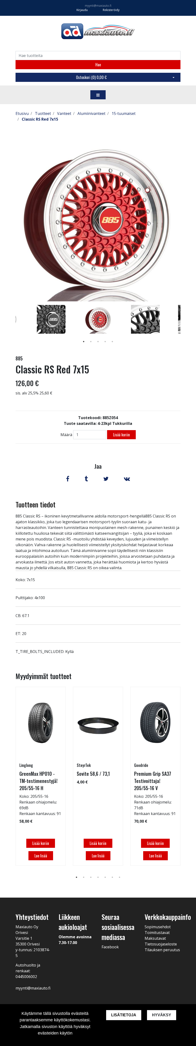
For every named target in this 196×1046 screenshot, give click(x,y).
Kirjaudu (82, 10)
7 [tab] (119, 877)
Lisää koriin (121, 435)
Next (184, 326)
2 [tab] (90, 341)
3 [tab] (98, 341)
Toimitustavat (157, 932)
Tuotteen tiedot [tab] (35, 504)
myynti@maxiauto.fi (98, 6)
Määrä (66, 434)
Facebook (110, 947)
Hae (98, 64)
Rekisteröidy (111, 10)
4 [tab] (105, 341)
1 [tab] (83, 341)
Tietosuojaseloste (161, 944)
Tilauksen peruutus (162, 949)
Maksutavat (155, 938)
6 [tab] (112, 877)
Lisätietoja (123, 1015)
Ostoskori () (91, 77)
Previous (12, 326)
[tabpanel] (98, 319)
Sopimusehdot (158, 926)
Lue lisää (40, 856)
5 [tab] (112, 341)
